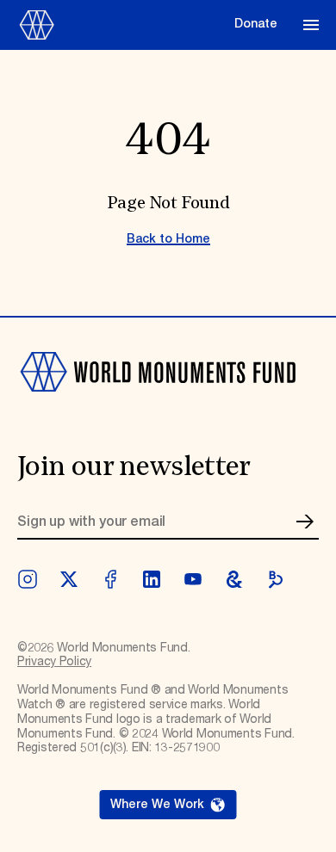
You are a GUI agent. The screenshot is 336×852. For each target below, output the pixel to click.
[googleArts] (234, 579)
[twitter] (69, 579)
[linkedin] (151, 579)
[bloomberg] (275, 579)
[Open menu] (311, 25)
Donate (255, 24)
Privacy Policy (54, 662)
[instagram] (27, 579)
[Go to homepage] (120, 25)
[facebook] (110, 579)
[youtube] (193, 579)
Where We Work (157, 805)
